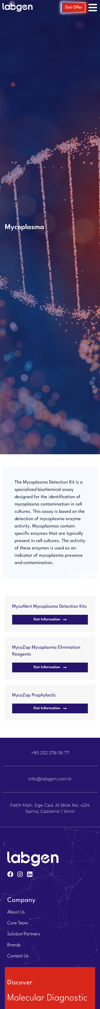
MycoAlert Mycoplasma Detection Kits (49, 606)
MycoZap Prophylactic (34, 695)
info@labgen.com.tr (50, 779)
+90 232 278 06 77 (50, 753)
